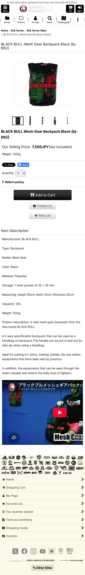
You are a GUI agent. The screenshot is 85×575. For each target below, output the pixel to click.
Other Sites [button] (44, 567)
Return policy (14, 182)
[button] (5, 9)
